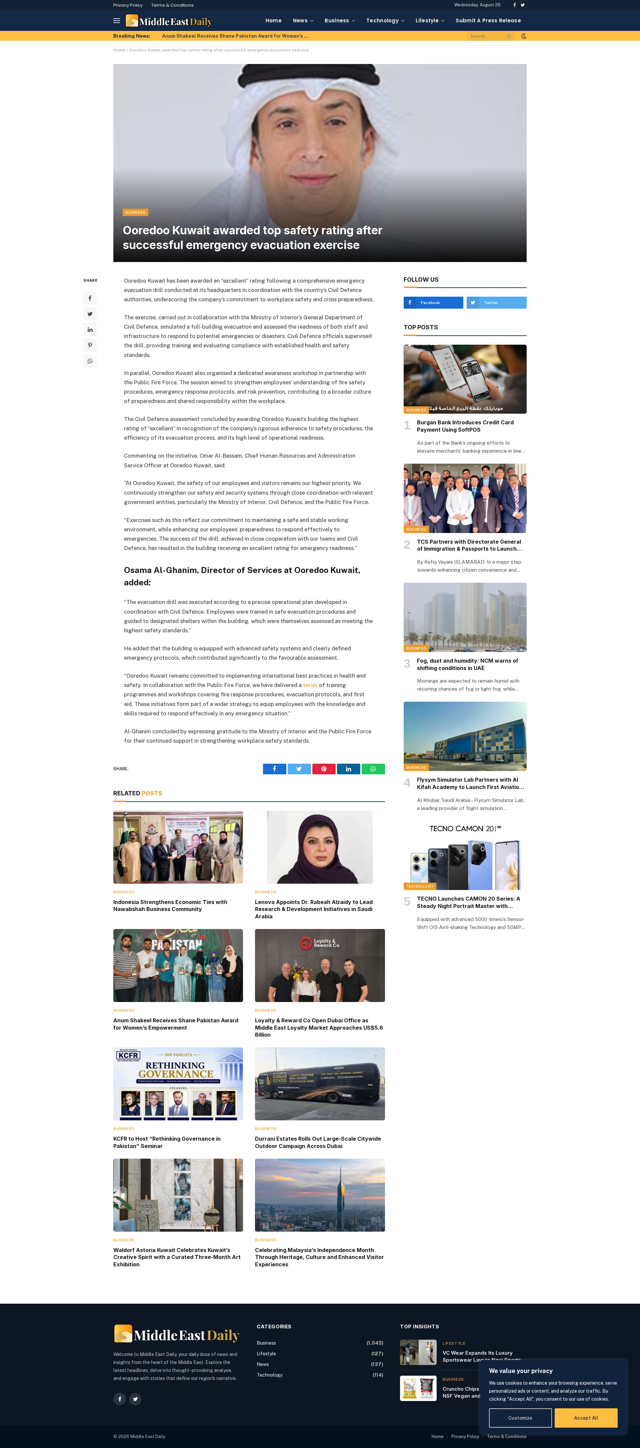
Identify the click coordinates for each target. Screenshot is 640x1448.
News (300, 20)
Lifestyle (427, 20)
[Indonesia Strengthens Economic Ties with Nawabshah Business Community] (178, 847)
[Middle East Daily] (169, 20)
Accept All (586, 1418)
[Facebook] (90, 298)
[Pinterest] (90, 345)
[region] (553, 1397)
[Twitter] (90, 313)
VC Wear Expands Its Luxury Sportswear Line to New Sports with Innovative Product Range (482, 1357)
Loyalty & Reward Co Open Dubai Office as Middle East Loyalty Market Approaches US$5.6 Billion (319, 1027)
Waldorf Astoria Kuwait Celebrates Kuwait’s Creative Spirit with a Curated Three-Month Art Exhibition (177, 1257)
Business (337, 20)
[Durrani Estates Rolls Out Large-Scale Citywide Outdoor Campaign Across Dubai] (320, 1083)
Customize (520, 1418)
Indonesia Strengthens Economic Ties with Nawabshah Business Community (170, 906)
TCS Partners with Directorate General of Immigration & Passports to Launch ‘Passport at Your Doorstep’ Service (469, 545)
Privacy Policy (128, 5)
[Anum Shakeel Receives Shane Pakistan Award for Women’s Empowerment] (178, 965)
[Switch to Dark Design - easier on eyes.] (523, 36)
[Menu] (116, 20)
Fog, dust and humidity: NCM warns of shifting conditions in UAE (467, 664)
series (310, 685)
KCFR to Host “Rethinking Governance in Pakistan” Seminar (167, 1142)
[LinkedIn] (90, 329)
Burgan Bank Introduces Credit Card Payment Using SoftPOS (465, 426)
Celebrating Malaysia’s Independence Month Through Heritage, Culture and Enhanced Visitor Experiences (319, 1257)
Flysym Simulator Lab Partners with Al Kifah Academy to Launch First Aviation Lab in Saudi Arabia (469, 783)
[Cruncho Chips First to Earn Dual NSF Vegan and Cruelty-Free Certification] (418, 1388)
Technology (382, 20)
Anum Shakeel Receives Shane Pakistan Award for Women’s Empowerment (237, 36)
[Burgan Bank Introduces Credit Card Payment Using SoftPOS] (465, 379)
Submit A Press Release (488, 20)
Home (274, 20)
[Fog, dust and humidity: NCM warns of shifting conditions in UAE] (465, 617)
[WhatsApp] (90, 360)
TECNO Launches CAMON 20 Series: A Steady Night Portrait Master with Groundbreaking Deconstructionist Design (468, 902)
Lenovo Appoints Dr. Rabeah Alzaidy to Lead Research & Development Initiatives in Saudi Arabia (314, 909)
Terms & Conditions (172, 5)
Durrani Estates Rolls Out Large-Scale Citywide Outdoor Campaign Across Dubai (318, 1142)
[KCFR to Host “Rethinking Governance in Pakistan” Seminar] (178, 1083)
